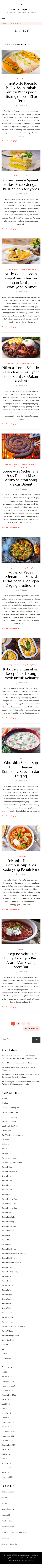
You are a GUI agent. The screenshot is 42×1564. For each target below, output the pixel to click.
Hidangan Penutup (9, 1117)
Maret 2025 (7, 1418)
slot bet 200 (7, 1521)
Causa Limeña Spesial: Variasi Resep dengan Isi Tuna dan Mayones (21, 184)
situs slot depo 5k (9, 1544)
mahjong (5, 1538)
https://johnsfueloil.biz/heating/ (14, 1532)
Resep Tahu (7, 1308)
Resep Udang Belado (10, 1335)
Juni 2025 (6, 1404)
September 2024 (9, 1445)
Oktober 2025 (7, 1390)
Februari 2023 (8, 1477)
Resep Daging (7, 1194)
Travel (4, 1354)
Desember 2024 (8, 1431)
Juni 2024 (6, 1454)
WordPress (29, 1560)
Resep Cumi (7, 1190)
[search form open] (21, 5)
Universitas (6, 1358)
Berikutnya (30, 1028)
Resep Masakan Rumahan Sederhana (17, 1063)
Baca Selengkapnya (9, 141)
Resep (4, 1149)
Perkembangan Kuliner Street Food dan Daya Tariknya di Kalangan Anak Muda (21, 1082)
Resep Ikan (21, 79)
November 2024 (8, 1436)
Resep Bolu (6, 1185)
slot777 (5, 1497)
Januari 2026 (7, 1377)
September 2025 (9, 1395)
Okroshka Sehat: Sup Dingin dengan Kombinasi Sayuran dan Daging (21, 769)
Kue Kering (6, 1130)
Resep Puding (7, 1267)
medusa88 (6, 1515)
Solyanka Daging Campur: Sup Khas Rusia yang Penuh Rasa (21, 865)
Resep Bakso (7, 1167)
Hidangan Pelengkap (10, 1108)
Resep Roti (6, 1276)
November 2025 (8, 1386)
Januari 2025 (7, 1427)
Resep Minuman (8, 1240)
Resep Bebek (7, 1176)
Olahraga (5, 1144)
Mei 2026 (6, 1372)
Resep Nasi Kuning (9, 1258)
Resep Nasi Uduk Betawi (12, 1262)
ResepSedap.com (21, 9)
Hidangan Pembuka (21, 176)
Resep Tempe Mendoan (12, 1322)
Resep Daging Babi (27, 464)
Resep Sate (6, 1290)
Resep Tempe (7, 1317)
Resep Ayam (7, 1153)
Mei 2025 (6, 1408)
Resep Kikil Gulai (9, 1226)
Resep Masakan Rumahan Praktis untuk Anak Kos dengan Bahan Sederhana (20, 1075)
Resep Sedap (21, 856)
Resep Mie (6, 1235)
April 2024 (6, 1463)
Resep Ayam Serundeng (12, 1162)
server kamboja (8, 1509)
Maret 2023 (7, 1472)
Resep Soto (6, 1303)
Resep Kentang (8, 1221)
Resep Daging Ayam (29, 269)
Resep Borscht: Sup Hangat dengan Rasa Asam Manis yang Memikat (21, 960)
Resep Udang (7, 1331)
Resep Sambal (8, 1285)
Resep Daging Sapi (28, 363)
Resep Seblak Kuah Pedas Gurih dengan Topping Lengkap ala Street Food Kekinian (19, 1057)
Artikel (4, 1098)
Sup (21, 758)
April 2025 (6, 1413)
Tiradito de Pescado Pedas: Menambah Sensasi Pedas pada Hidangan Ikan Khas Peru (21, 92)
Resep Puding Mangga (11, 1272)
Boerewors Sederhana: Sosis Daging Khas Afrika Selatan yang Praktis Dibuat (21, 478)
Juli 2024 (5, 1449)
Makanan (5, 1139)
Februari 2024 (8, 1468)
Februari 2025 (8, 1422)
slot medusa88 (8, 1526)
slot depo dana (8, 1492)
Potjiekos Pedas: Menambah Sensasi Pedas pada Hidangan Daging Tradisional (21, 579)
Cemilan (21, 949)
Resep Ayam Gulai (9, 1158)
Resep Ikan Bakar (9, 1217)
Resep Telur (7, 1313)
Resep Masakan (8, 1231)
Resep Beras (7, 1180)
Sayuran (5, 1344)
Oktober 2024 (7, 1440)
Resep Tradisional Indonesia (13, 1326)
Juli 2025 (5, 1399)
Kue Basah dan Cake (10, 1126)
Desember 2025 (8, 1381)
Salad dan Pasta (8, 1340)
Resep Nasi (6, 1244)
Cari (36, 1039)
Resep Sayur (7, 1294)
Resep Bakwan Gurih (10, 1171)
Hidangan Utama (12, 269)
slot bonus (6, 1503)
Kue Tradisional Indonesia (12, 1135)
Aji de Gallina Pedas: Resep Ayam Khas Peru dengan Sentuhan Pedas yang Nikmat (21, 280)
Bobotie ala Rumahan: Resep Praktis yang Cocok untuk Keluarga (21, 673)
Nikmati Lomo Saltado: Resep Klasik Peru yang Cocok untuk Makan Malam (21, 374)
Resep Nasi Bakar (9, 1249)
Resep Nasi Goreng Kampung (14, 1253)
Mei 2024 (6, 1459)
